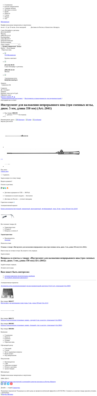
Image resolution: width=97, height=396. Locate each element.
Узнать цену (5, 171)
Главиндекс (16, 387)
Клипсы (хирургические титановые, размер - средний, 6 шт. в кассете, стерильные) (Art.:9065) (31, 320)
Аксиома (7, 240)
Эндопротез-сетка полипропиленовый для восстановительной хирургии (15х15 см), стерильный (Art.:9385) (36, 286)
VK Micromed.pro (10, 55)
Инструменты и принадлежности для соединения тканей (43, 98)
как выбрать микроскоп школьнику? (16, 277)
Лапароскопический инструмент (12, 98)
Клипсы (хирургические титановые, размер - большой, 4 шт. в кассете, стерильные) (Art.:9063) (31, 325)
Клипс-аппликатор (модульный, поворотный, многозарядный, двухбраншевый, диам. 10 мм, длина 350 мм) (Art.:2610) (39, 209)
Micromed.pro (5, 22)
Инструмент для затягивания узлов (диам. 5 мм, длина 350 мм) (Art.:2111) (24, 303)
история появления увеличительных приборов (20, 276)
